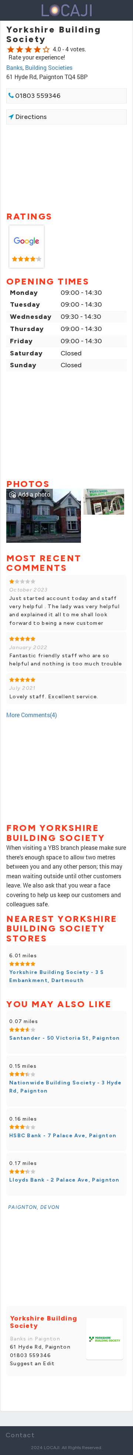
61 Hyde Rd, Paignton (40, 1347)
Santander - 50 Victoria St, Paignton (64, 1038)
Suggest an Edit (32, 1363)
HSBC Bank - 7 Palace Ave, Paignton (62, 1135)
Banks (14, 67)
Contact (20, 1435)
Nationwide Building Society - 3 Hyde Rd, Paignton (65, 1087)
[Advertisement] (66, 167)
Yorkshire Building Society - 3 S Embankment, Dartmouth (56, 976)
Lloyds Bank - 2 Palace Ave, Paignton (64, 1180)
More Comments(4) (31, 715)
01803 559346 (37, 96)
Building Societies (48, 67)
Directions (30, 117)
